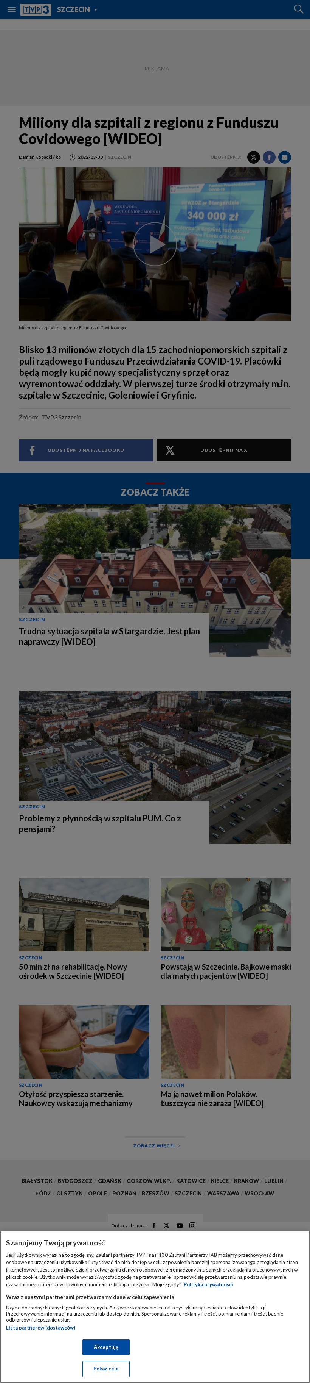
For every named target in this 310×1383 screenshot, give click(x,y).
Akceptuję (106, 1347)
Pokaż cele (106, 1369)
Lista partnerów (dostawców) (40, 1328)
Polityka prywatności (208, 1284)
